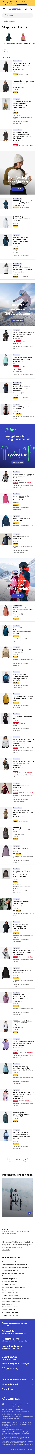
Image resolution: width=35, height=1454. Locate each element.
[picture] (6, 66)
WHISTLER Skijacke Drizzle (22, 650)
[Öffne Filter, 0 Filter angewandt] (5, 51)
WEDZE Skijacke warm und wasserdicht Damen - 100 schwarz (22, 65)
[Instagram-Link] (12, 1368)
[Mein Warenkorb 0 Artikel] (30, 9)
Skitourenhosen (7, 1304)
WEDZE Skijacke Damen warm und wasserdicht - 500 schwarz (23, 83)
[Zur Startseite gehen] (15, 9)
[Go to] (29, 1213)
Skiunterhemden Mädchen (11, 1301)
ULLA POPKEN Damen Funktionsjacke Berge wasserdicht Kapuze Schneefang (20, 677)
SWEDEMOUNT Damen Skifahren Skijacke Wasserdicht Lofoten (20, 926)
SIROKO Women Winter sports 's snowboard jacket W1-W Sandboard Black (23, 334)
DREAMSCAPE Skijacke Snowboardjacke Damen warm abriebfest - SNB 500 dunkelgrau (22, 135)
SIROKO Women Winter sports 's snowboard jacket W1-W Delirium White (23, 952)
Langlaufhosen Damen (10, 1315)
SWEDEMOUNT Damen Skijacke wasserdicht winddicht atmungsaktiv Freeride (21, 1135)
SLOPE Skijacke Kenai (20, 848)
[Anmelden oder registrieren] (26, 9)
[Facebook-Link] (3, 1368)
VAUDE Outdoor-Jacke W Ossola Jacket (21, 519)
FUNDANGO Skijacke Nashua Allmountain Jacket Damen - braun (23, 698)
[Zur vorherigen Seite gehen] (9, 1159)
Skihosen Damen (8, 1290)
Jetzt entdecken (17, 189)
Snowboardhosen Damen (10, 1293)
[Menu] (4, 9)
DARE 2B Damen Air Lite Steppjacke (21, 538)
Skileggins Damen (8, 1284)
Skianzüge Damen (8, 1276)
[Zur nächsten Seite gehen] (25, 1159)
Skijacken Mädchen (23, 43)
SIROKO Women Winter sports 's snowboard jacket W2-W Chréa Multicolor (23, 1094)
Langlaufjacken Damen (10, 1295)
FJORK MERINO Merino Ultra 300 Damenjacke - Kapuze (22, 358)
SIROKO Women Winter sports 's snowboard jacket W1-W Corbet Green (23, 763)
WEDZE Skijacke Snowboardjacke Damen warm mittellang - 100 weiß (22, 268)
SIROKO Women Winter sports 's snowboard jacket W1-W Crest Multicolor (23, 476)
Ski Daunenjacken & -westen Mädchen (15, 1298)
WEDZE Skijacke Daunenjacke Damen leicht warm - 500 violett (23, 830)
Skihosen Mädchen (8, 1309)
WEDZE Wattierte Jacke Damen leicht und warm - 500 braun (23, 812)
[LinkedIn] (16, 1368)
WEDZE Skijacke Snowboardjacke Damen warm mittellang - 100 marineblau (21, 387)
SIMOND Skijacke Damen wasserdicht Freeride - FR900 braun (23, 610)
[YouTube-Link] (7, 1368)
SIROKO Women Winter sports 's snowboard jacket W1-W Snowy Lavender (23, 1043)
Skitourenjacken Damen (10, 1281)
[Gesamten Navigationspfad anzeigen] (3, 21)
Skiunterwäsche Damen (10, 1307)
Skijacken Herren (9, 43)
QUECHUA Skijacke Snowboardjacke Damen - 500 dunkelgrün (22, 1114)
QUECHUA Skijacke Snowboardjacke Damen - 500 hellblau (22, 219)
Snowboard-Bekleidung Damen (13, 1273)
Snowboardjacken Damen (11, 1262)
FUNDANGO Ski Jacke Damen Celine (23, 717)
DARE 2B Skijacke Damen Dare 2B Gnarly (22, 902)
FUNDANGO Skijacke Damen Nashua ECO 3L (23, 408)
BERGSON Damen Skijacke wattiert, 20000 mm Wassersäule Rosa (22, 498)
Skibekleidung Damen (9, 1279)
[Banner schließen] (31, 2)
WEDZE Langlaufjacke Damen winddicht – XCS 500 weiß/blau (23, 1023)
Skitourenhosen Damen (10, 1270)
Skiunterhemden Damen (10, 1312)
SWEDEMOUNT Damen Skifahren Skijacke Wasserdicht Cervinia (20, 239)
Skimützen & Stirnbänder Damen (13, 1287)
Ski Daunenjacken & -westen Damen (14, 1264)
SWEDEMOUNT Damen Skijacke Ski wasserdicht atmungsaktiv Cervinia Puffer (23, 1068)
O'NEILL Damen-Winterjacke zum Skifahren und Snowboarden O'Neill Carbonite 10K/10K (23, 104)
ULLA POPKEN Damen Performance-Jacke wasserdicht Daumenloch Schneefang (22, 630)
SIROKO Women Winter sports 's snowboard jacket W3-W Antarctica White (23, 741)
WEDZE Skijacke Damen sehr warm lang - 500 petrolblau (23, 202)
